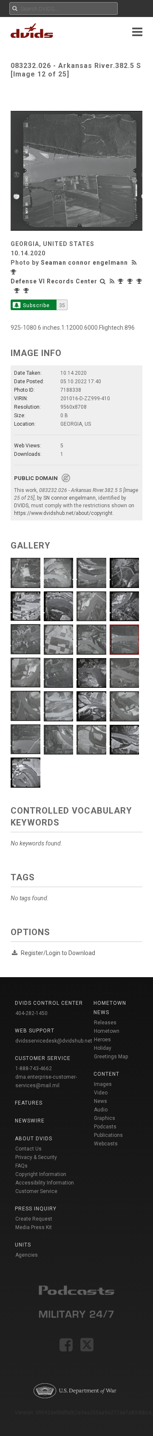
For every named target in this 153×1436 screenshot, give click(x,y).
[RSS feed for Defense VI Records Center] (112, 281)
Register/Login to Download (58, 953)
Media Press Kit (33, 1227)
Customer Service (36, 1191)
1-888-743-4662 (33, 1068)
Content (106, 1074)
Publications (108, 1135)
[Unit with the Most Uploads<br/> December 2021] (27, 290)
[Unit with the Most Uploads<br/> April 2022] (131, 281)
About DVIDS (33, 1139)
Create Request (33, 1219)
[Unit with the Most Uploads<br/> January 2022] (18, 290)
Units (23, 1245)
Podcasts (105, 1127)
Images (103, 1084)
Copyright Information (40, 1174)
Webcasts (106, 1144)
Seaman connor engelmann (84, 262)
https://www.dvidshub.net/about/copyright (63, 513)
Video (101, 1093)
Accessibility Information (44, 1183)
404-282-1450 (31, 1013)
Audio (101, 1110)
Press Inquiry (36, 1209)
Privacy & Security (36, 1157)
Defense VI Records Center (54, 281)
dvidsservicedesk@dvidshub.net (53, 1041)
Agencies (26, 1255)
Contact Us (28, 1149)
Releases (105, 1023)
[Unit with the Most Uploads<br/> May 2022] (121, 281)
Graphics (104, 1118)
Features (28, 1103)
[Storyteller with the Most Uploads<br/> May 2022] (14, 272)
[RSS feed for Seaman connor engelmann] (135, 262)
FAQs (21, 1166)
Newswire (30, 1121)
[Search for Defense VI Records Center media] (103, 281)
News (100, 1101)
